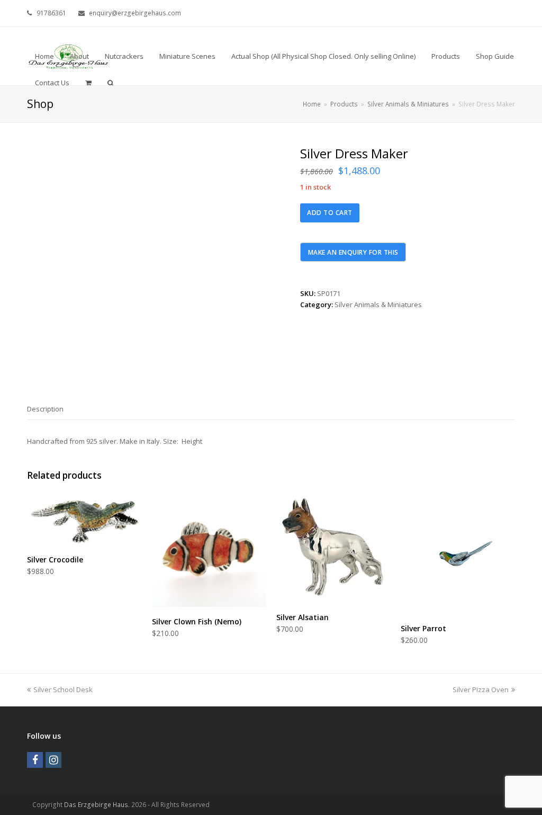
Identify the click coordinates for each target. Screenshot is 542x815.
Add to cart (330, 212)
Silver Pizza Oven (481, 689)
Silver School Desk (63, 689)
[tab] (45, 408)
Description (45, 409)
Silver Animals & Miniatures (378, 304)
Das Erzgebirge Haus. (97, 804)
